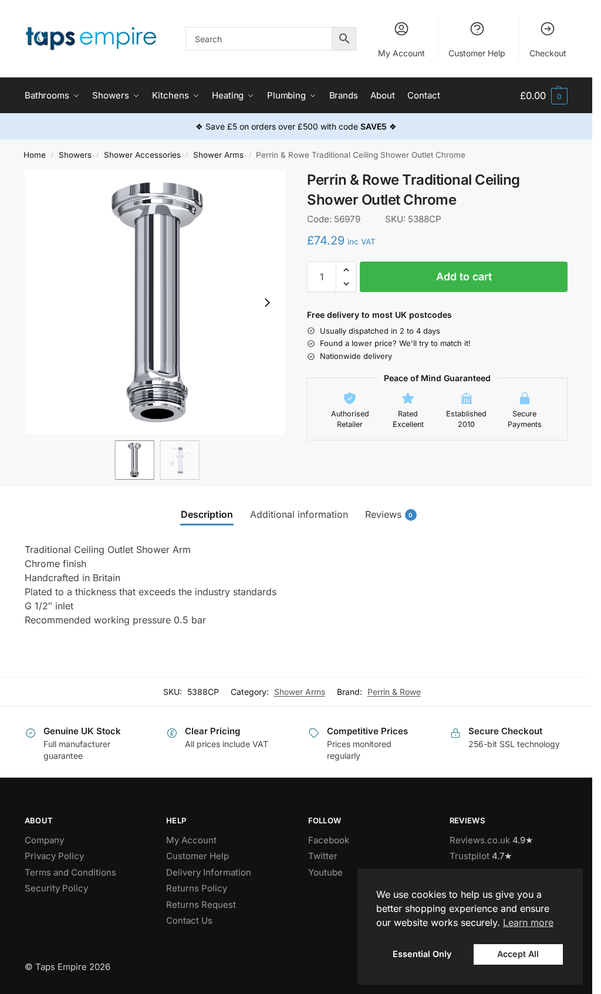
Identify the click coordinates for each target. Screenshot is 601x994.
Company (44, 840)
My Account (401, 53)
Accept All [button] (518, 954)
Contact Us (189, 920)
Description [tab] (207, 514)
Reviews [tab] (389, 514)
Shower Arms (218, 155)
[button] (544, 96)
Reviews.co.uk (480, 840)
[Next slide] (267, 302)
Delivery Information (208, 872)
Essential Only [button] (422, 954)
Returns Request (201, 904)
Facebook (328, 840)
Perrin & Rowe (394, 692)
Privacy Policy (54, 855)
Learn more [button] (528, 922)
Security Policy (56, 888)
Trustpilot (469, 855)
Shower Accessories (142, 155)
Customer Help (476, 53)
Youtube (325, 872)
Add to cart (464, 276)
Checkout (547, 53)
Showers (75, 155)
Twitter (322, 855)
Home (34, 155)
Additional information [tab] (299, 514)
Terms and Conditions (70, 872)
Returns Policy (196, 888)
